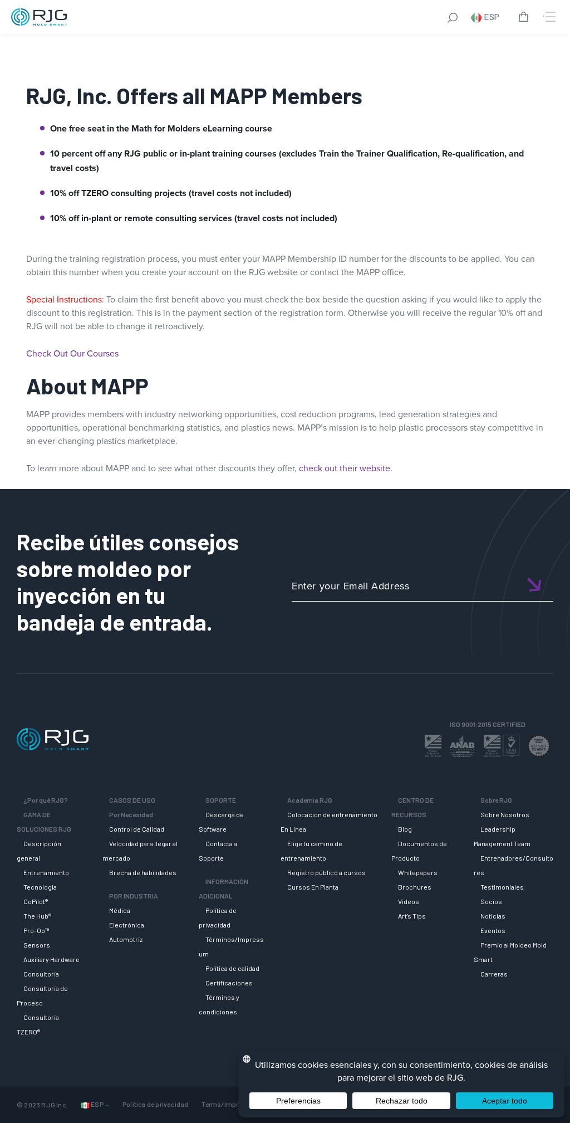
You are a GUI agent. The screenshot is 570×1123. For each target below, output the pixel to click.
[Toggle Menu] (549, 17)
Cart (525, 18)
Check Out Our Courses (72, 353)
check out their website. (345, 468)
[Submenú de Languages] (107, 1105)
